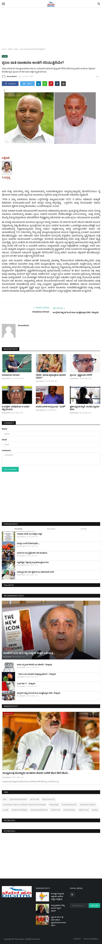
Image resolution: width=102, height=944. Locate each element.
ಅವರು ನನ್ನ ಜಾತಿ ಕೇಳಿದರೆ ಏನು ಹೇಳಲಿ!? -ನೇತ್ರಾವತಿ (34, 664)
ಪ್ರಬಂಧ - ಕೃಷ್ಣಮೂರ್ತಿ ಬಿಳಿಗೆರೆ (81, 375)
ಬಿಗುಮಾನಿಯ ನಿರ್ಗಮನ (40, 311)
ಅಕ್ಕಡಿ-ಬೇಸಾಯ (84, 810)
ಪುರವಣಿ (10, 49)
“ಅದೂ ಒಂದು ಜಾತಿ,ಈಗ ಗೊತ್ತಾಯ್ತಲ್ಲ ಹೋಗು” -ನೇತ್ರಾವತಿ (36, 674)
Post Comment (10, 469)
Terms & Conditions (90, 939)
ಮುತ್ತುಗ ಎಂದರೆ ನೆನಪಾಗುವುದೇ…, (29, 543)
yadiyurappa (54, 804)
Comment (6, 450)
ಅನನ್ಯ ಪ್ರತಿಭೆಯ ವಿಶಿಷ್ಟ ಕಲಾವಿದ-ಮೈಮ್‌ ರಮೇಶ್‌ (58, 908)
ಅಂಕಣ (16, 49)
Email (4, 439)
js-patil (5, 810)
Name (4, 429)
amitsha (95, 810)
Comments (9, 423)
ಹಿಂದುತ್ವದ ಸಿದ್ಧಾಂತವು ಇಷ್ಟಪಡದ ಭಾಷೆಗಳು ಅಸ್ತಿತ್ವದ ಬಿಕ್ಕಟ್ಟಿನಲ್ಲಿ (57, 896)
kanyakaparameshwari (39, 810)
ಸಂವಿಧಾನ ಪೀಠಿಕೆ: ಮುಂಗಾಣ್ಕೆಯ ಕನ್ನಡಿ (29, 534)
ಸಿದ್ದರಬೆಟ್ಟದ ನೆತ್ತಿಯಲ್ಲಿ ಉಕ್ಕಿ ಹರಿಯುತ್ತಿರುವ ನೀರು (33, 562)
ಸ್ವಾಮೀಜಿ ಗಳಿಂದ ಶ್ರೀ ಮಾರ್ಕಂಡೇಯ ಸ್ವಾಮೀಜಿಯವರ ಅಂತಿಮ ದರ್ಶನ (58, 921)
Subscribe (94, 905)
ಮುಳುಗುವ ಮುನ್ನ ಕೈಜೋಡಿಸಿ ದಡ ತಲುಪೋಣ (32, 553)
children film (55, 810)
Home (4, 49)
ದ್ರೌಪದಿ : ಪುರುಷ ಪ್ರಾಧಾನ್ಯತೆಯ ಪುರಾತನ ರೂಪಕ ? (51, 376)
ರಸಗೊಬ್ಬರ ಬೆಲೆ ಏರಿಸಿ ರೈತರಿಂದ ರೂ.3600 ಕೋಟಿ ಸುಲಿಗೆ (35, 572)
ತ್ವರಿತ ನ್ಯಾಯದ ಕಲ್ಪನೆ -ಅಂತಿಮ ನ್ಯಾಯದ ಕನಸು (84, 408)
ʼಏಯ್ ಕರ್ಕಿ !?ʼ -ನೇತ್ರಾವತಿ (26, 683)
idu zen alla (34, 799)
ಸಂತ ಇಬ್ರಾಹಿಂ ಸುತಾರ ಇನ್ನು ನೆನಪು (18, 773)
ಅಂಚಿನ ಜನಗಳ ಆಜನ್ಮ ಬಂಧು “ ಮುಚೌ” (51, 406)
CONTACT (77, 939)
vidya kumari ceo (48, 799)
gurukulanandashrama (18, 799)
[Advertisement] (51, 18)
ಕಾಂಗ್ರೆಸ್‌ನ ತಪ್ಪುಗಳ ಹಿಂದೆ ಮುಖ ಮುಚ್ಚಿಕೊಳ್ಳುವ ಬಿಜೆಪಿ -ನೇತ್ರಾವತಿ (75, 312)
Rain (4, 799)
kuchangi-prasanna (69, 804)
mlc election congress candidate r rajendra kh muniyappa (24, 804)
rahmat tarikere (69, 810)
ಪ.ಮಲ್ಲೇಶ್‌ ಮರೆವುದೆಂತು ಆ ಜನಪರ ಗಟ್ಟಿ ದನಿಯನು (15, 408)
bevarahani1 (12, 76)
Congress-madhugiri (19, 810)
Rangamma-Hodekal (87, 804)
